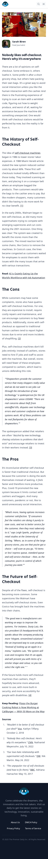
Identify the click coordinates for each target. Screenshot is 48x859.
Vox (20, 728)
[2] (19, 338)
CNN (30, 742)
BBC (32, 769)
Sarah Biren (19, 41)
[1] (21, 205)
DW (38, 756)
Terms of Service (33, 828)
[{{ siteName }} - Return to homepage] (5, 4)
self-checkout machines (27, 152)
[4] (30, 695)
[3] (30, 447)
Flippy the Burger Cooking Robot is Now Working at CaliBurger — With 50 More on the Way (23, 707)
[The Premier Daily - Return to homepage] (24, 791)
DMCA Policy (31, 822)
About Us (15, 822)
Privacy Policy (13, 828)
